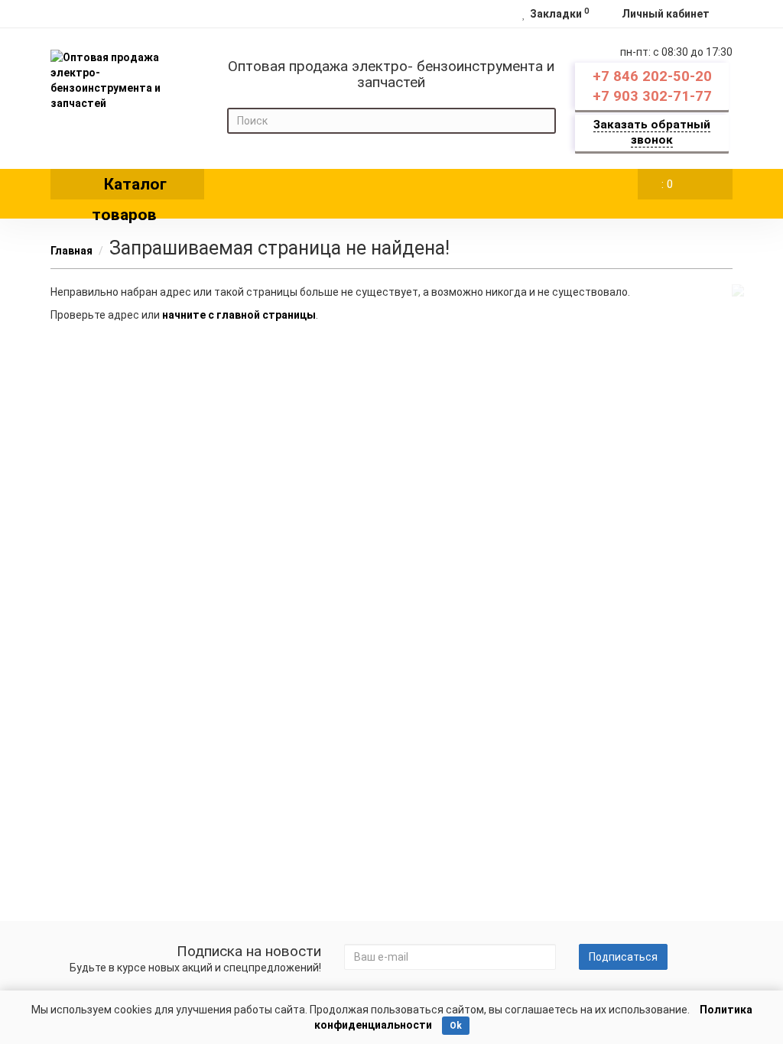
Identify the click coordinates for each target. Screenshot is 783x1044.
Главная (71, 251)
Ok (456, 1025)
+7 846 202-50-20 (652, 76)
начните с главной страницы (239, 315)
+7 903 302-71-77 (652, 96)
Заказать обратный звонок (651, 132)
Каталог (129, 187)
